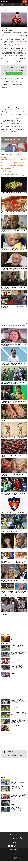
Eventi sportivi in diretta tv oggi (15, 755)
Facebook (3, 151)
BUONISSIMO (24, 852)
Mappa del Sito (19, 840)
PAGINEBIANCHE (4, 852)
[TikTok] (15, 846)
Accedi (24, 1)
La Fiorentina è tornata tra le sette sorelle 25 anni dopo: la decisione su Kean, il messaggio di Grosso (13, 163)
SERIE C (14, 4)
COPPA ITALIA (20, 4)
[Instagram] (18, 846)
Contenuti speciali (6, 840)
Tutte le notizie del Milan (7, 172)
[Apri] (1, 1)
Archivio (14, 842)
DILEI (12, 852)
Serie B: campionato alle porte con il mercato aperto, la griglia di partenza (14, 160)
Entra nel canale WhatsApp (15, 73)
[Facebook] (9, 846)
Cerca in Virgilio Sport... (13, 838)
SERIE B (8, 4)
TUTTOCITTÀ (9, 852)
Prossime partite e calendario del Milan (10, 170)
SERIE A (3, 4)
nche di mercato (18, 44)
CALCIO (4, 10)
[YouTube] (12, 846)
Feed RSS (24, 840)
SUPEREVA (14, 853)
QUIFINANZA (20, 852)
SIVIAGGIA (15, 852)
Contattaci (13, 840)
